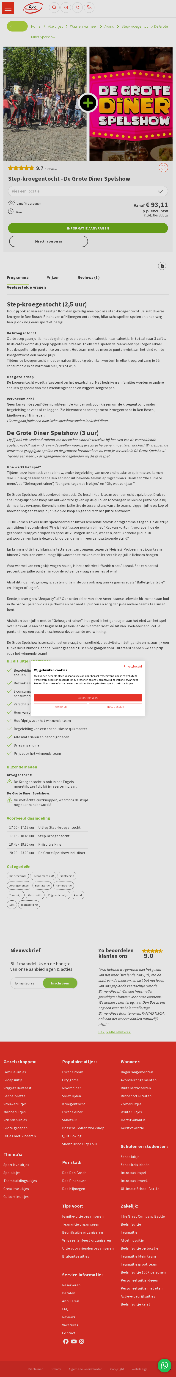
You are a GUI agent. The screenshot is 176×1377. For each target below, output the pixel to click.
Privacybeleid (133, 666)
